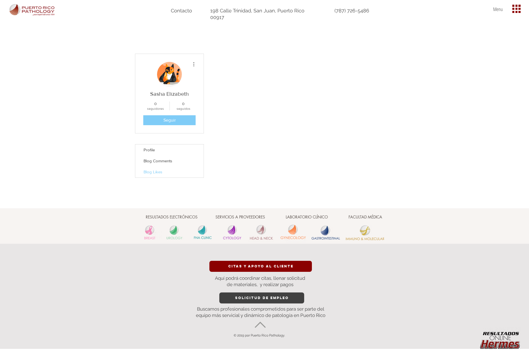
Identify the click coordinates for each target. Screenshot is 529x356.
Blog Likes (153, 171)
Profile (149, 149)
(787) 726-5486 (351, 10)
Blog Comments (158, 160)
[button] (516, 9)
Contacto (181, 10)
